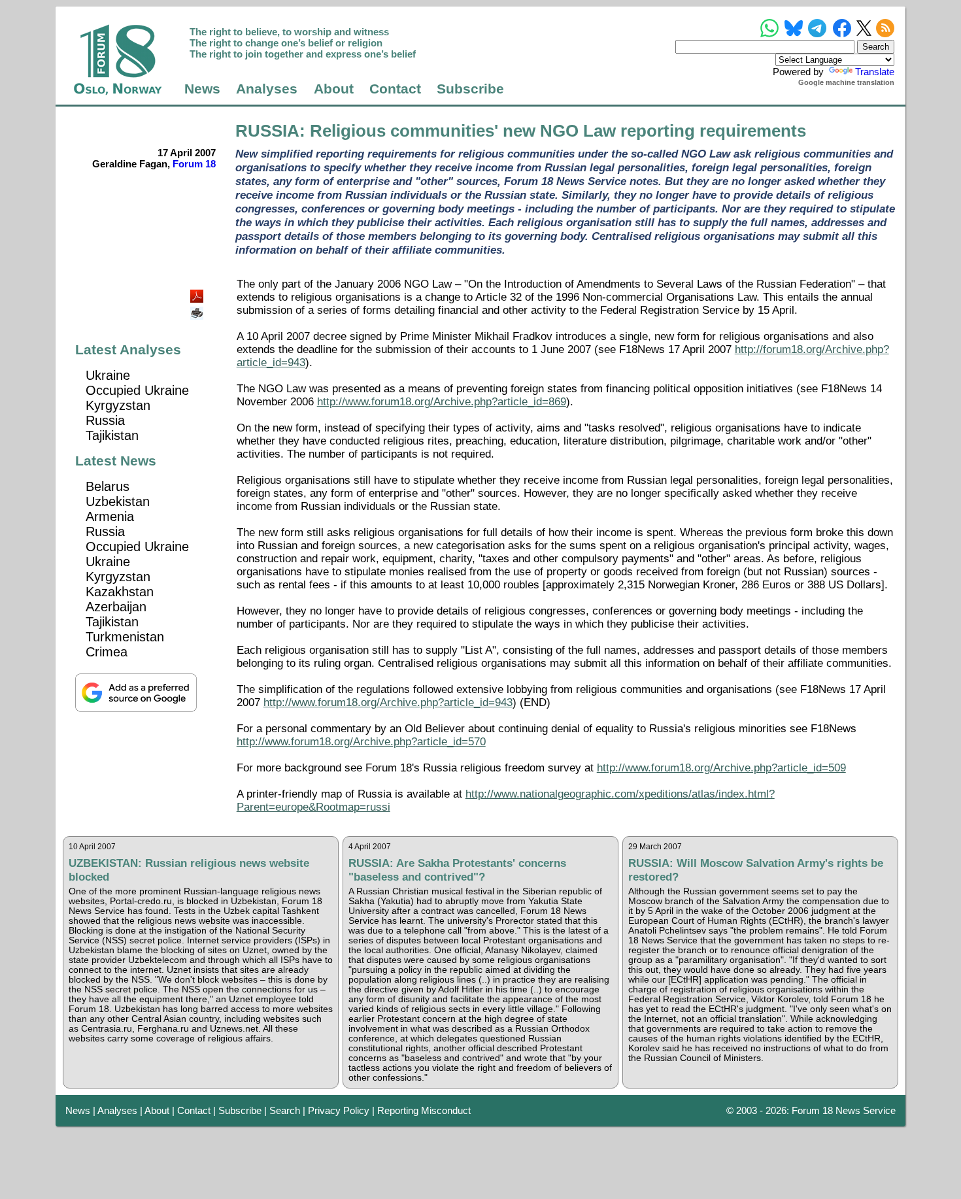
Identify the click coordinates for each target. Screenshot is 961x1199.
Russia (105, 420)
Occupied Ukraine (137, 390)
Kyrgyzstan (118, 405)
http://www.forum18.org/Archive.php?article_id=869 (441, 402)
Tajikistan (112, 435)
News (202, 89)
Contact (395, 89)
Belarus (107, 486)
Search (284, 1110)
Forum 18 (194, 163)
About (334, 89)
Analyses (266, 89)
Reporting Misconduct (424, 1110)
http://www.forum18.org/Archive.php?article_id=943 (388, 702)
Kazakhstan (120, 591)
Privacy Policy (338, 1110)
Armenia (110, 516)
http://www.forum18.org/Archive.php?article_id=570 (361, 741)
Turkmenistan (125, 637)
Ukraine (108, 375)
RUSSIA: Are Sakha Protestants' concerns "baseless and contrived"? (457, 869)
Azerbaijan (116, 607)
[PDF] (198, 292)
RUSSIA (267, 131)
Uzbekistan (118, 501)
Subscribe (470, 89)
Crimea (106, 652)
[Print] (198, 308)
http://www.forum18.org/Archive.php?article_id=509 (721, 768)
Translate (874, 71)
